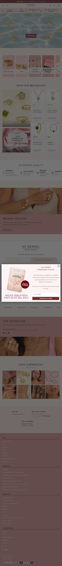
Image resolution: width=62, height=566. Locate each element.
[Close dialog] (58, 266)
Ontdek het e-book (46, 298)
